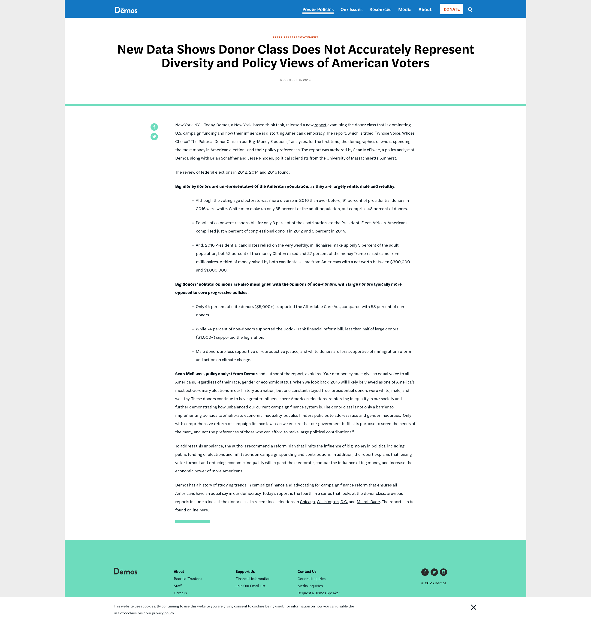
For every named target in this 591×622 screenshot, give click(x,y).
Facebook (425, 572)
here (203, 510)
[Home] (126, 15)
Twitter (434, 572)
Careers (180, 592)
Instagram (443, 572)
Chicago (307, 501)
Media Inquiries (310, 585)
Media (405, 9)
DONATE (452, 9)
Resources (380, 9)
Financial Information (253, 578)
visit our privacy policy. (156, 613)
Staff (177, 585)
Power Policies (318, 9)
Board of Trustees (188, 578)
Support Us (245, 571)
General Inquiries (312, 578)
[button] (154, 127)
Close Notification (464, 609)
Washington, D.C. (332, 501)
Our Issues (351, 9)
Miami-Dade (368, 501)
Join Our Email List (250, 585)
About (425, 9)
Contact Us (307, 571)
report (320, 124)
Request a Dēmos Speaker (319, 592)
